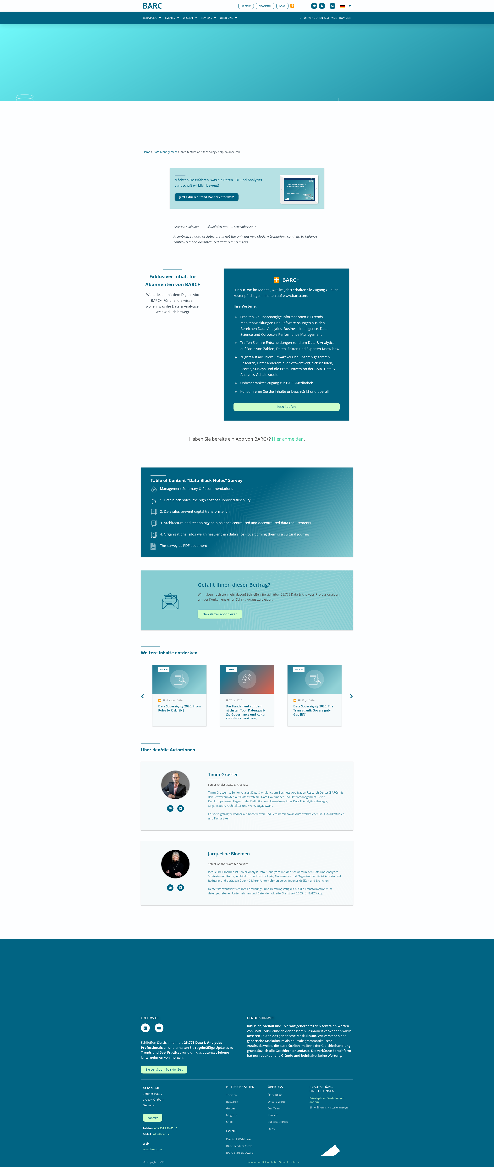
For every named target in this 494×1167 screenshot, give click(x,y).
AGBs (282, 1162)
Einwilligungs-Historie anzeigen (330, 1107)
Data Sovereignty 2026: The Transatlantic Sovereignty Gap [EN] (246, 710)
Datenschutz (269, 1162)
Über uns (226, 18)
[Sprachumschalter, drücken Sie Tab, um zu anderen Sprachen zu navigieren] (345, 6)
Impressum (253, 1162)
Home (146, 152)
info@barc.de (161, 1134)
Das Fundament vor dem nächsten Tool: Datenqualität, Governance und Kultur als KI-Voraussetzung (178, 712)
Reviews (206, 18)
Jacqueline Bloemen (229, 854)
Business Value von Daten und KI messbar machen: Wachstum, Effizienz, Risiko (313, 710)
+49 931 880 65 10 (165, 1128)
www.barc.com (152, 1149)
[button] (332, 6)
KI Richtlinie (293, 1162)
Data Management (165, 152)
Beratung (150, 18)
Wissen (188, 18)
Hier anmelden (288, 439)
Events (170, 18)
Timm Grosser (223, 774)
